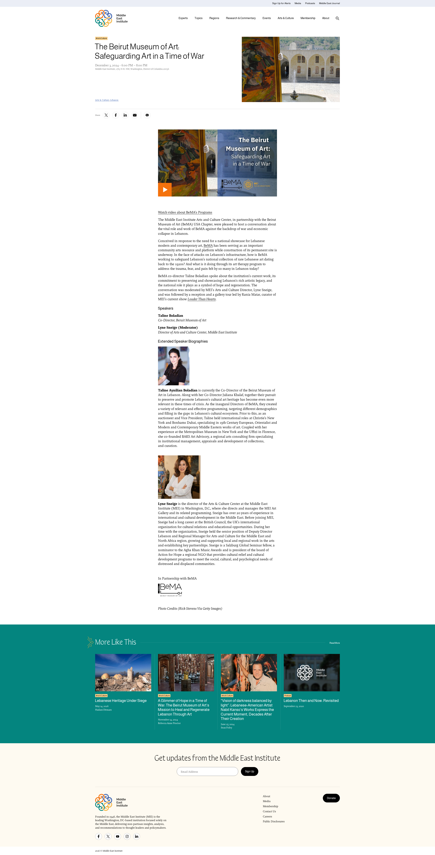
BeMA (208, 245)
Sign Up (249, 771)
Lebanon (114, 100)
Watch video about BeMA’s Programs (185, 212)
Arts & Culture (102, 100)
